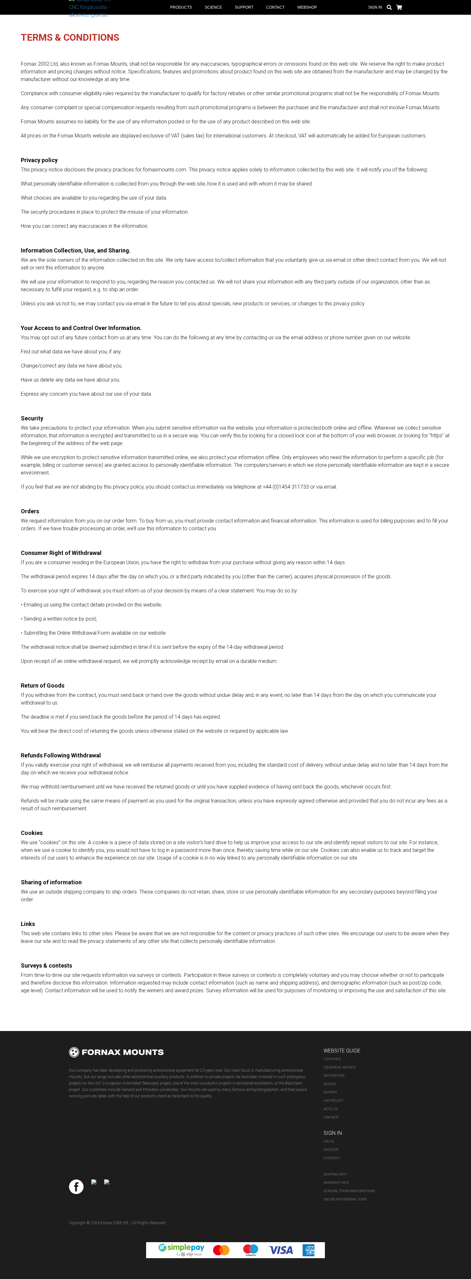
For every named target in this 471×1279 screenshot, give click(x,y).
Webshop (307, 7)
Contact (275, 7)
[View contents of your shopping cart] (399, 7)
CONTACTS (331, 1117)
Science (213, 7)
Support (244, 7)
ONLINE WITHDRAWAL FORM (345, 1199)
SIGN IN (375, 7)
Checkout (332, 1158)
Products (181, 7)
